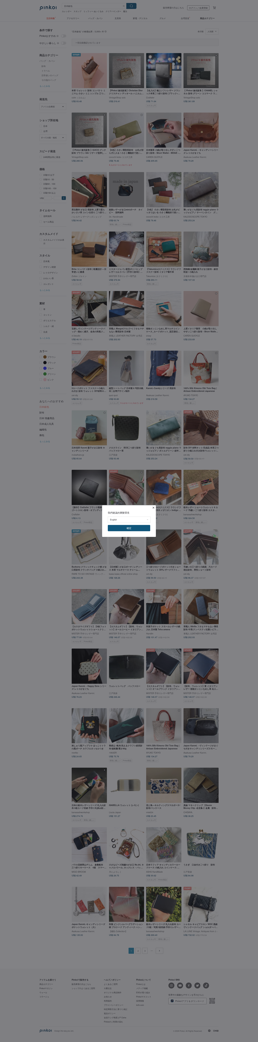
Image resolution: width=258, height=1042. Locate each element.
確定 (129, 528)
